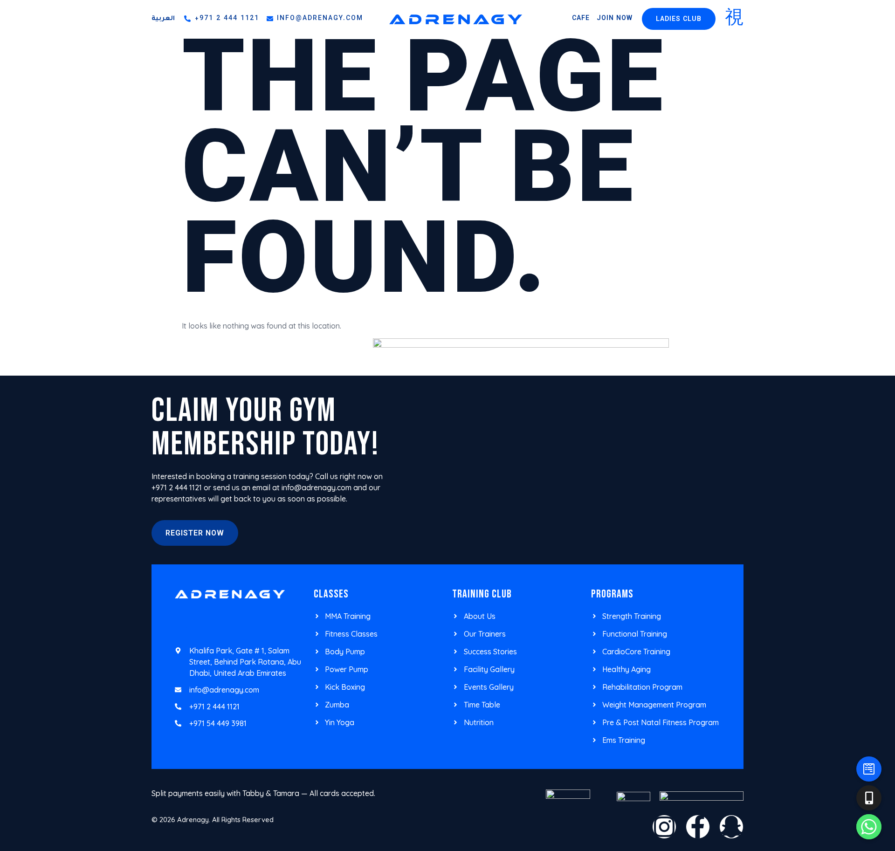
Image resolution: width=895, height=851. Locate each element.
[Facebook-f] (698, 827)
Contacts (195, 628)
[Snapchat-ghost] (731, 827)
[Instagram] (664, 827)
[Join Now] (868, 769)
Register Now (194, 534)
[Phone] (868, 797)
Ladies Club (679, 19)
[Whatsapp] (868, 826)
